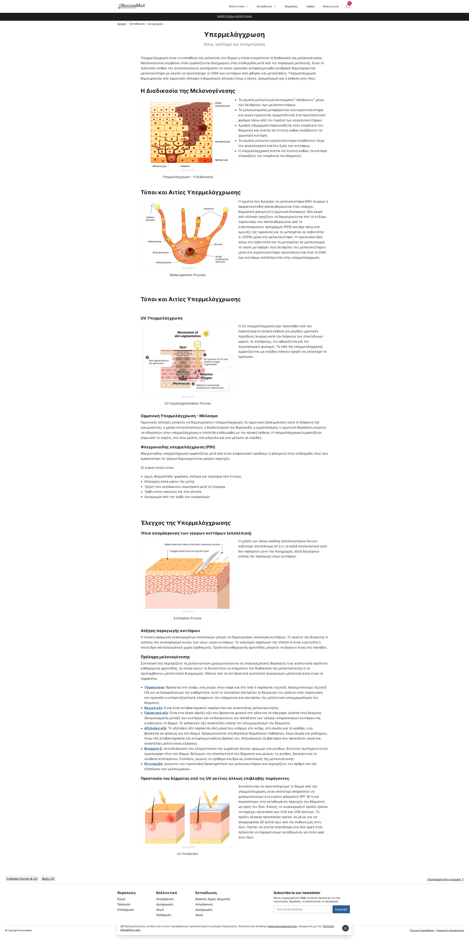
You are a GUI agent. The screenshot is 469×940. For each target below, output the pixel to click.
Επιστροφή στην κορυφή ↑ (446, 879)
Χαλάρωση (163, 915)
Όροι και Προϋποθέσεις (422, 930)
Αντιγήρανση (164, 899)
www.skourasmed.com (282, 926)
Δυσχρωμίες (164, 904)
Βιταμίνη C (153, 748)
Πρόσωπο (123, 904)
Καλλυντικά (236, 6)
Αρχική (121, 23)
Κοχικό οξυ (153, 708)
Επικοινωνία (331, 6)
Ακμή (148, 476)
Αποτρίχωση (125, 909)
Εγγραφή (341, 909)
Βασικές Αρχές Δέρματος (212, 899)
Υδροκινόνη (154, 687)
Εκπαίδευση (264, 6)
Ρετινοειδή (153, 764)
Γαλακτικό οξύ (156, 713)
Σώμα (121, 899)
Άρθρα (310, 6)
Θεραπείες (291, 6)
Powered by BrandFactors (450, 930)
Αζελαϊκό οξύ (155, 728)
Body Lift (48, 878)
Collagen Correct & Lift (22, 878)
